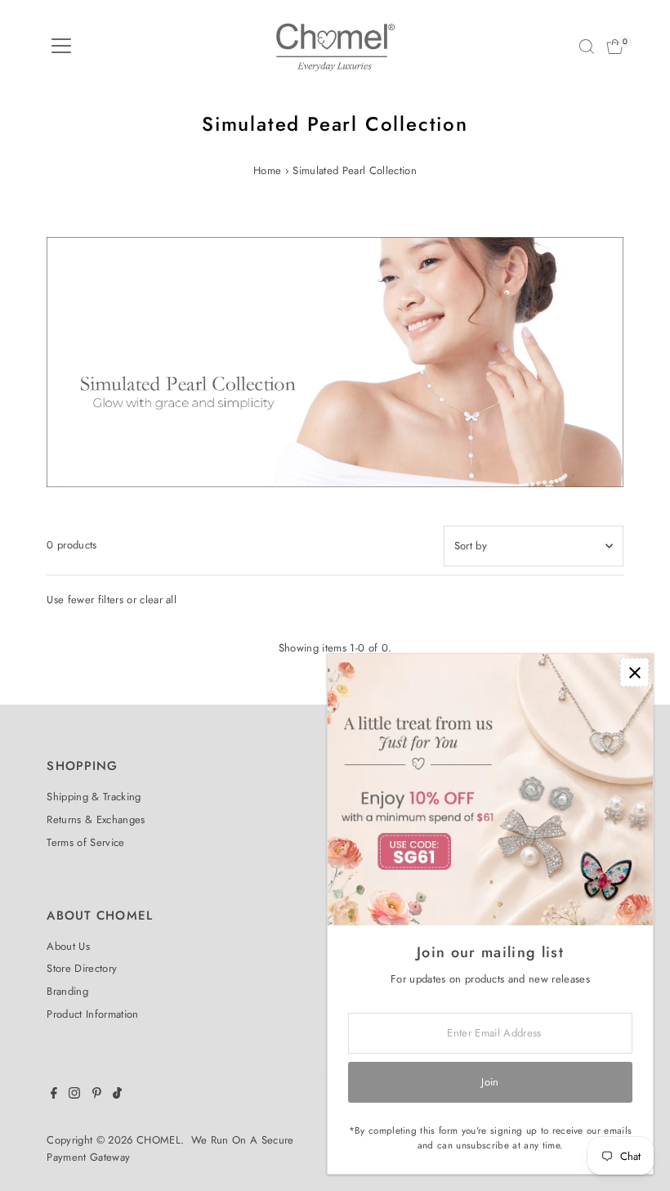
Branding (67, 991)
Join (489, 1082)
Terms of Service (85, 842)
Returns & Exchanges (96, 819)
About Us (68, 946)
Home (267, 170)
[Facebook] (54, 1095)
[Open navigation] (61, 46)
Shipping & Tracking (94, 796)
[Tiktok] (117, 1095)
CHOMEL (158, 1140)
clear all (158, 599)
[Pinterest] (96, 1095)
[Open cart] (614, 46)
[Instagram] (74, 1095)
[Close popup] (634, 672)
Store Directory (82, 968)
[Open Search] (586, 46)
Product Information (92, 1014)
